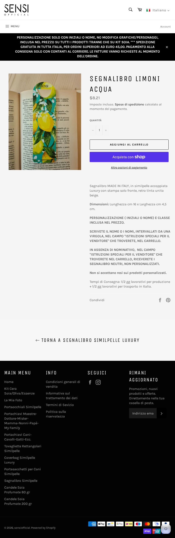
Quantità (96, 120)
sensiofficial (22, 527)
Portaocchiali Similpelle (22, 407)
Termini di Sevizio (60, 405)
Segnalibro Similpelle (20, 481)
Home (8, 382)
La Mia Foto (13, 400)
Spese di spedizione (129, 104)
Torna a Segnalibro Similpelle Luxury (90, 340)
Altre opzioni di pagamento (129, 167)
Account (165, 26)
